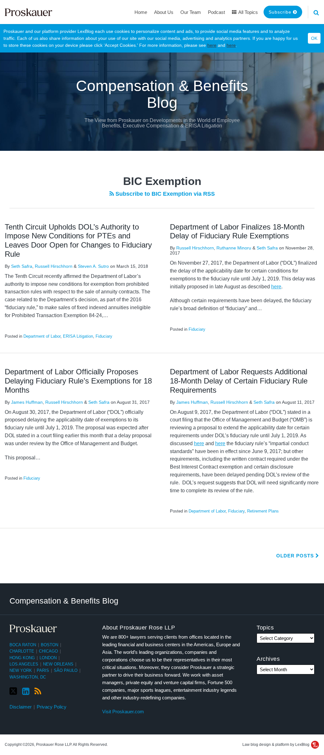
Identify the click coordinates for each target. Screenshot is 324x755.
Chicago (48, 651)
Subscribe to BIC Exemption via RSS (164, 194)
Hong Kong (22, 657)
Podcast (216, 12)
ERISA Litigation (78, 336)
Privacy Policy (51, 706)
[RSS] (37, 691)
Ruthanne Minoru (233, 247)
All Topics (247, 12)
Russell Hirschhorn (53, 266)
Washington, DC (27, 677)
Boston (49, 644)
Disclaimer (20, 706)
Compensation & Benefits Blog (162, 94)
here (211, 45)
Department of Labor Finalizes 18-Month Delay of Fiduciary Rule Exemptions (237, 231)
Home (140, 12)
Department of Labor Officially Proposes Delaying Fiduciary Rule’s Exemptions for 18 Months (78, 380)
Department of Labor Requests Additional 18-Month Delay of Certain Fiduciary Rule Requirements (239, 380)
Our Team (190, 12)
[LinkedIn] (25, 691)
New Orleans (58, 664)
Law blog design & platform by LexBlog (276, 744)
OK (314, 38)
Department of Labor (41, 336)
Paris (43, 670)
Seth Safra (21, 266)
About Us (163, 12)
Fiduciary (104, 336)
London (48, 657)
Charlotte (21, 651)
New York (20, 670)
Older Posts (295, 555)
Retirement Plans (263, 511)
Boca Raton (22, 644)
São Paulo (66, 670)
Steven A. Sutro (93, 266)
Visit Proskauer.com (123, 711)
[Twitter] (13, 691)
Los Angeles (23, 664)
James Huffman (27, 402)
